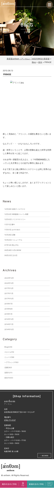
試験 (9, 235)
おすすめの (12, 230)
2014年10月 (9, 329)
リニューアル (13, 240)
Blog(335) (8, 347)
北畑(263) (8, 367)
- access (44, 455)
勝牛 (9, 224)
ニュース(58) (9, 357)
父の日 (10, 255)
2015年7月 (8, 304)
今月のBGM (12, 250)
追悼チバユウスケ (14, 209)
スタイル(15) (9, 352)
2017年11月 (8, 293)
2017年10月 (9, 298)
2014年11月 (8, 324)
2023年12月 (9, 278)
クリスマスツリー (14, 219)
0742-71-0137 (10, 420)
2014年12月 (9, 319)
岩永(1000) (8, 378)
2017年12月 (8, 288)
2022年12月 (9, 283)
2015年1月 (8, 314)
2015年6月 (8, 309)
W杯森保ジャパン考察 (16, 214)
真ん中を (11, 245)
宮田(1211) (8, 373)
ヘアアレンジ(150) (11, 362)
